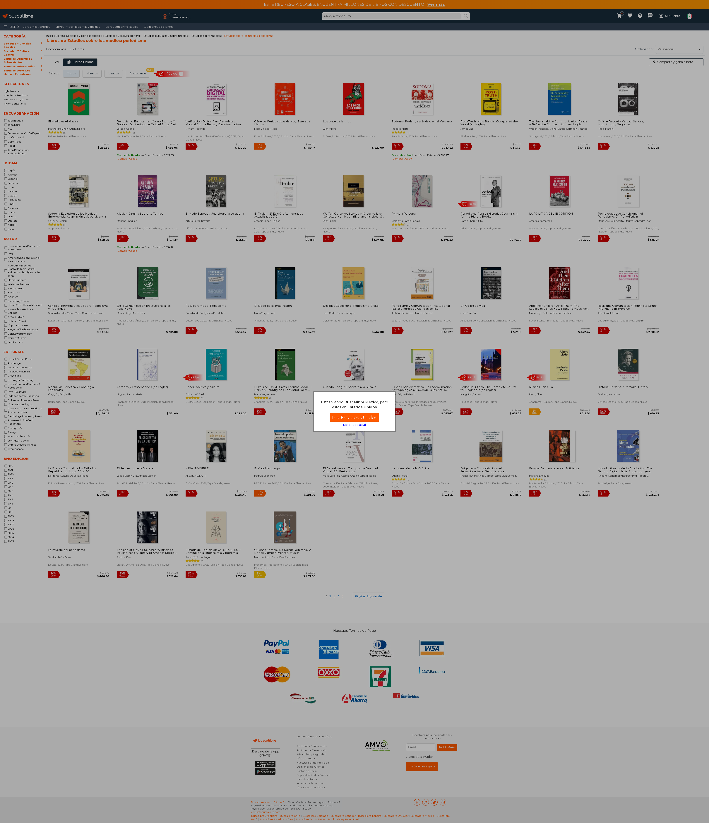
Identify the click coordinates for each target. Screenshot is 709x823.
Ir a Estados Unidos (354, 417)
